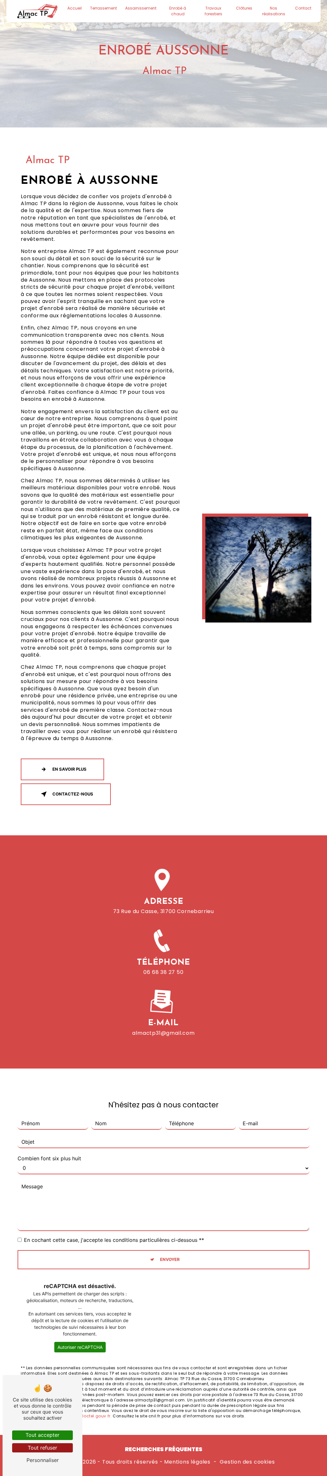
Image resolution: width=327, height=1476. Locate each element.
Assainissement (140, 8)
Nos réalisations (273, 11)
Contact (303, 8)
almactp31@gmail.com (163, 1033)
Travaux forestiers (213, 11)
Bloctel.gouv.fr (95, 1416)
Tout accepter (42, 1435)
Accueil (74, 8)
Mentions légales (187, 1461)
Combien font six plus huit (49, 1158)
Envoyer (170, 1259)
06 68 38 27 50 (163, 972)
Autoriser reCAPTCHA (80, 1347)
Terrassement (103, 8)
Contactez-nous (72, 793)
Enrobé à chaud (177, 11)
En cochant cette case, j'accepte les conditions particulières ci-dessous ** (114, 1240)
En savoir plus (69, 769)
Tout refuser (42, 1447)
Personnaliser (43, 1460)
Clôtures (244, 8)
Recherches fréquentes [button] (163, 1449)
